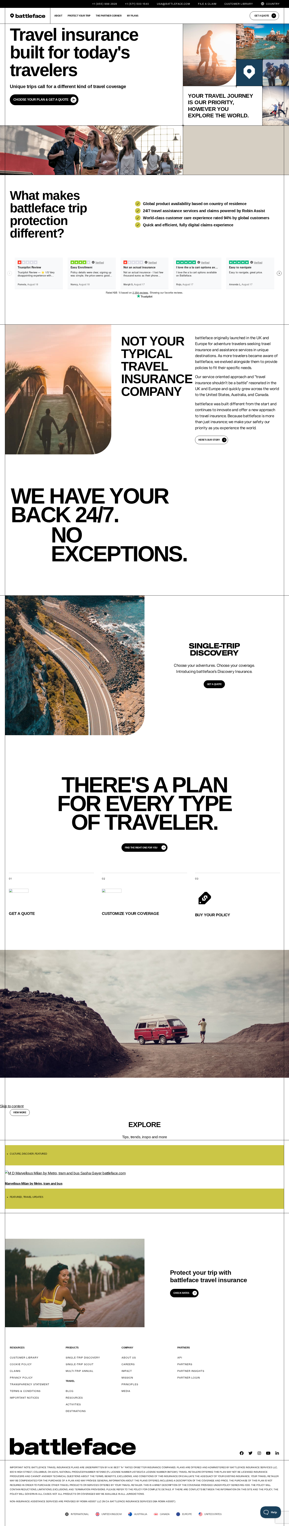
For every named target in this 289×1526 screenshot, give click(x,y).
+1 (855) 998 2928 (104, 3)
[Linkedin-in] (277, 1453)
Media (125, 1391)
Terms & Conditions (25, 1391)
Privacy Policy (21, 1377)
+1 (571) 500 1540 (137, 3)
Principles (129, 1384)
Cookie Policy (21, 1364)
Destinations (76, 1411)
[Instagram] (259, 1453)
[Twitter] (250, 1453)
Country (273, 3)
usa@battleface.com (173, 3)
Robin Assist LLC (90, 1501)
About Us (128, 1357)
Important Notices (24, 1397)
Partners (184, 1364)
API (179, 1357)
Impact (126, 1370)
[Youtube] (268, 1453)
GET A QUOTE (214, 684)
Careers (128, 1364)
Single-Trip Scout (80, 1364)
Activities (73, 1404)
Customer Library (238, 3)
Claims (15, 1370)
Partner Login (188, 1377)
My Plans (132, 15)
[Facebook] (241, 1453)
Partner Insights (190, 1370)
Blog (70, 1391)
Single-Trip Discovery (83, 1357)
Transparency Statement (29, 1384)
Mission (127, 1377)
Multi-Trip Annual (80, 1370)
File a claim (207, 3)
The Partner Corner (108, 15)
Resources (74, 1397)
